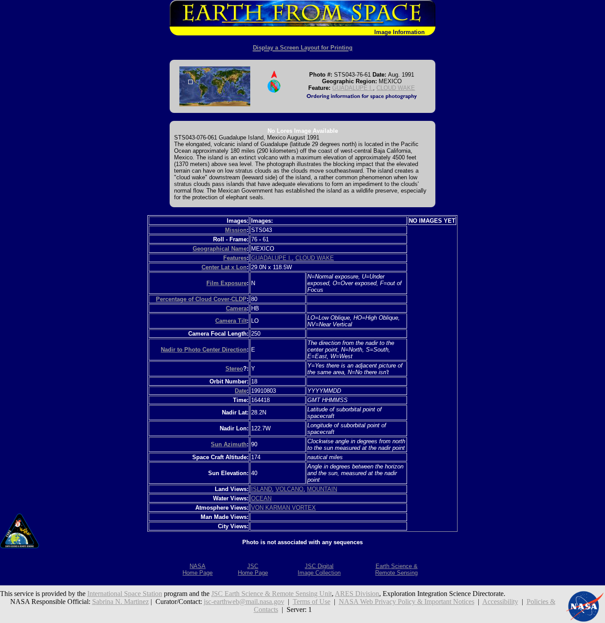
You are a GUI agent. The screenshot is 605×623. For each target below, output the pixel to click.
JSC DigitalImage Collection (319, 569)
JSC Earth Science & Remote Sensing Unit (271, 593)
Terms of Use (311, 601)
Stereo (234, 368)
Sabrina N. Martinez (120, 601)
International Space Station (124, 593)
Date (241, 390)
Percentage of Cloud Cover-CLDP (201, 299)
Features (235, 258)
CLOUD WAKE (395, 88)
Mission (236, 230)
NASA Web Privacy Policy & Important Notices (406, 601)
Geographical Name (220, 248)
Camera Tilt (231, 320)
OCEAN (261, 498)
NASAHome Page (197, 569)
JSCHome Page (253, 569)
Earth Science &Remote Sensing (396, 569)
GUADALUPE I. (352, 88)
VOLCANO (289, 489)
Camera (236, 308)
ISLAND (261, 489)
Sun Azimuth (229, 444)
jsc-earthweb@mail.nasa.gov (244, 601)
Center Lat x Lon (224, 267)
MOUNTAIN (322, 489)
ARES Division (357, 593)
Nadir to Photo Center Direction (204, 349)
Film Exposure (226, 283)
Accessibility (500, 601)
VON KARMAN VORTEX (283, 507)
